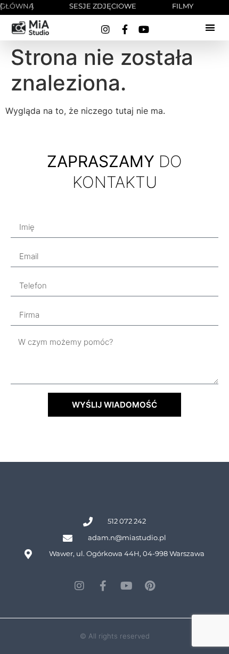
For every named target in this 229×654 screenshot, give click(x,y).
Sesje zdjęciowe (102, 6)
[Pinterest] (149, 586)
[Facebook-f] (124, 29)
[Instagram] (105, 29)
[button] (210, 28)
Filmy (182, 6)
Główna (17, 6)
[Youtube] (144, 29)
